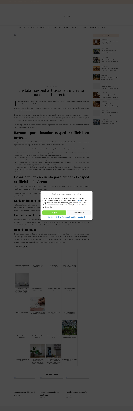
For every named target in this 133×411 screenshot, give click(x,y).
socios (79, 200)
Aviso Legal (81, 217)
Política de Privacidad (69, 217)
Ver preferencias (79, 212)
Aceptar (54, 212)
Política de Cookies (54, 217)
